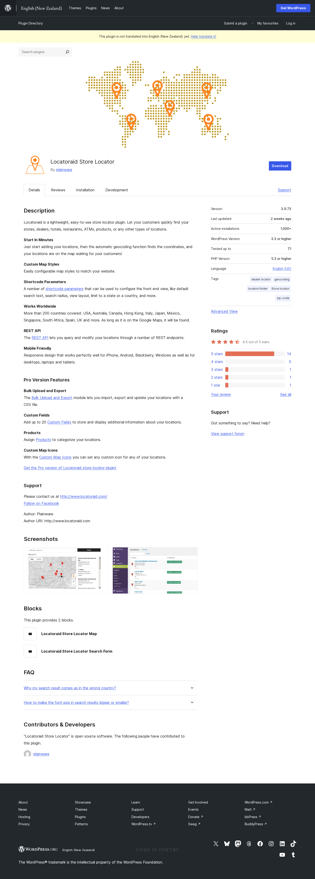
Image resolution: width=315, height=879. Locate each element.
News (22, 809)
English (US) (282, 268)
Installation (85, 190)
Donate (195, 817)
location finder (258, 288)
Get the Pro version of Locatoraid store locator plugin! (70, 467)
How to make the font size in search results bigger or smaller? (76, 702)
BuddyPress (256, 824)
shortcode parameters (64, 288)
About (23, 802)
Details (34, 190)
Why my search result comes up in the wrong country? (70, 688)
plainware (64, 169)
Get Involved (198, 802)
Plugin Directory (30, 23)
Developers (140, 817)
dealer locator (261, 279)
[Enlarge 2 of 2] (191, 553)
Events (193, 809)
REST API (40, 337)
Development (116, 190)
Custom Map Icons (55, 457)
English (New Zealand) (78, 850)
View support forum (227, 433)
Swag (194, 824)
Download (280, 166)
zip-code (283, 298)
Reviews (58, 190)
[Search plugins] (67, 52)
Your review (221, 394)
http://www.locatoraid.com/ (83, 496)
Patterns (81, 824)
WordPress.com (259, 802)
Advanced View (224, 311)
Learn (135, 802)
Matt (250, 809)
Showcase (83, 802)
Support (284, 190)
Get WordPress (293, 8)
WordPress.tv (143, 824)
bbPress (253, 817)
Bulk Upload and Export (52, 397)
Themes (81, 809)
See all (285, 394)
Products (43, 439)
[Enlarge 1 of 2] (102, 553)
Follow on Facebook (41, 503)
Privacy (24, 824)
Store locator (280, 288)
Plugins (80, 817)
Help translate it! (203, 36)
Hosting (24, 817)
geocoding (281, 279)
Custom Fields (59, 422)
